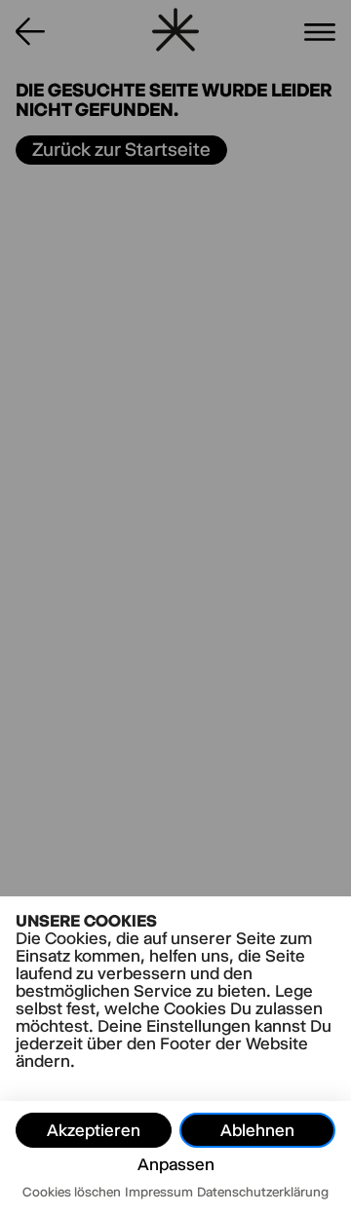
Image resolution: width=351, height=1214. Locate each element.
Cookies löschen (71, 1191)
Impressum (159, 1191)
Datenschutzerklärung (263, 1191)
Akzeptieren (93, 1130)
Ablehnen (257, 1130)
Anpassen (175, 1164)
